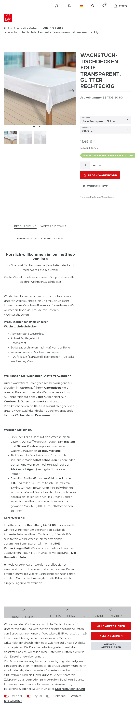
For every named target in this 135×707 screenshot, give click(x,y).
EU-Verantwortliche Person (40, 238)
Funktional (59, 696)
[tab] (25, 226)
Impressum (11, 684)
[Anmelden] (57, 6)
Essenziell (16, 696)
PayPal (37, 696)
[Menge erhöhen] (94, 165)
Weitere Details (53, 226)
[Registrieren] (70, 6)
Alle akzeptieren (111, 626)
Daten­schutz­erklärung (70, 688)
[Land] (81, 6)
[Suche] (93, 6)
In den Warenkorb (102, 175)
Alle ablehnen (111, 635)
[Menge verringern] (100, 165)
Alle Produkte (52, 27)
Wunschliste (97, 186)
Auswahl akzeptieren (111, 646)
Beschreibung (25, 226)
